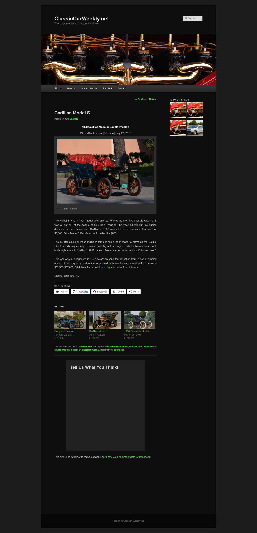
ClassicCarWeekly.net (81, 18)
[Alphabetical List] (178, 110)
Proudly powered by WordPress (128, 520)
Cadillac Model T (98, 331)
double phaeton (62, 349)
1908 (106, 346)
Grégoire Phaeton (64, 331)
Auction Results (89, 88)
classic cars (150, 346)
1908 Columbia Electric (137, 331)
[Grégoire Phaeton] (70, 320)
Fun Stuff (107, 88)
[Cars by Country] (195, 110)
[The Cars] (178, 128)
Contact (122, 88)
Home (58, 88)
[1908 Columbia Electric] (139, 320)
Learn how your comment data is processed (125, 457)
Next (152, 99)
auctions (124, 346)
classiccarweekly (90, 349)
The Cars (71, 88)
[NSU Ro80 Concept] (195, 128)
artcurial (114, 346)
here (83, 267)
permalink (119, 349)
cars (140, 346)
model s (74, 349)
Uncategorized (85, 346)
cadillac (133, 346)
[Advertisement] (128, 487)
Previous (141, 99)
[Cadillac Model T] (104, 320)
